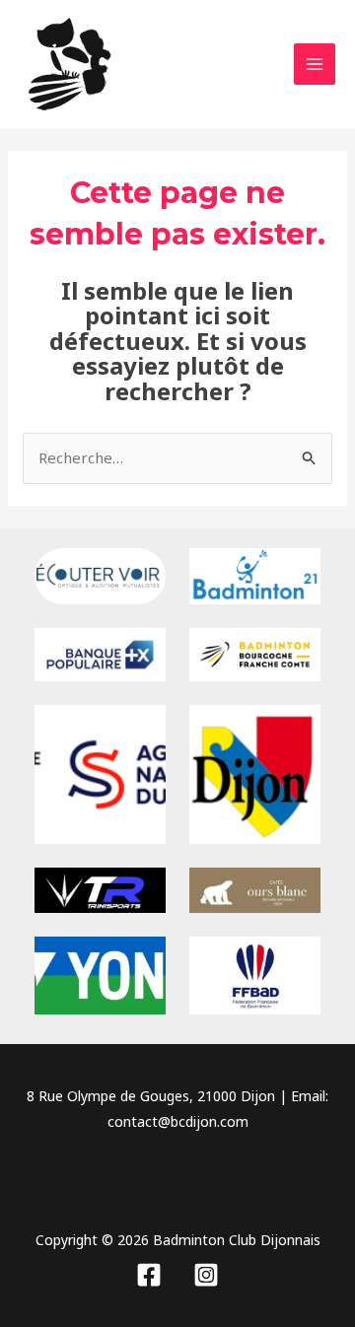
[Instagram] (206, 1274)
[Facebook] (149, 1274)
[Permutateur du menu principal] (315, 64)
